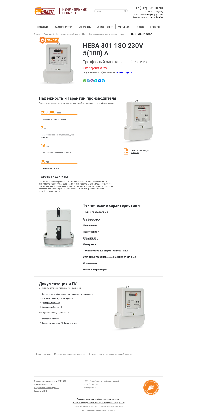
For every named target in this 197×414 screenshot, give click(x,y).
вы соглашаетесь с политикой (18, 408)
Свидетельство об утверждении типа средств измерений (67, 294)
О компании (124, 26)
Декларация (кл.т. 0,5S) (52, 307)
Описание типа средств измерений (57, 298)
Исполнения (90, 263)
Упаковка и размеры (95, 269)
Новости (140, 26)
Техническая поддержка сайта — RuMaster (98, 410)
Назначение (90, 225)
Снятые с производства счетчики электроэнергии (108, 34)
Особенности (90, 219)
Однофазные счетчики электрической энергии (110, 354)
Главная (37, 34)
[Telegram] (88, 80)
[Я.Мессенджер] (95, 80)
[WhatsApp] (84, 80)
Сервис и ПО (85, 26)
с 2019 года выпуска (68, 323)
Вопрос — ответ (105, 26)
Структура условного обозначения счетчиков (109, 256)
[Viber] (92, 80)
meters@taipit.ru (124, 72)
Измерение (89, 244)
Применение (90, 231)
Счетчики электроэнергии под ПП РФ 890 (50, 381)
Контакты (155, 26)
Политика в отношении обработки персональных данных (98, 399)
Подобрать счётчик (63, 26)
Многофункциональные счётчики (69, 354)
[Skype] (103, 80)
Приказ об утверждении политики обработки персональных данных (98, 403)
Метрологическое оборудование (46, 388)
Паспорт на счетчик (50, 319)
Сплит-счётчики (43, 354)
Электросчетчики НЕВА (43, 384)
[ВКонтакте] (99, 80)
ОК (38, 408)
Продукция (42, 26)
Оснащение (89, 238)
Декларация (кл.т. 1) (51, 303)
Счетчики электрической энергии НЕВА (70, 34)
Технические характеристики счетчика (105, 250)
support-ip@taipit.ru (155, 15)
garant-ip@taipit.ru (155, 17)
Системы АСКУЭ (40, 391)
